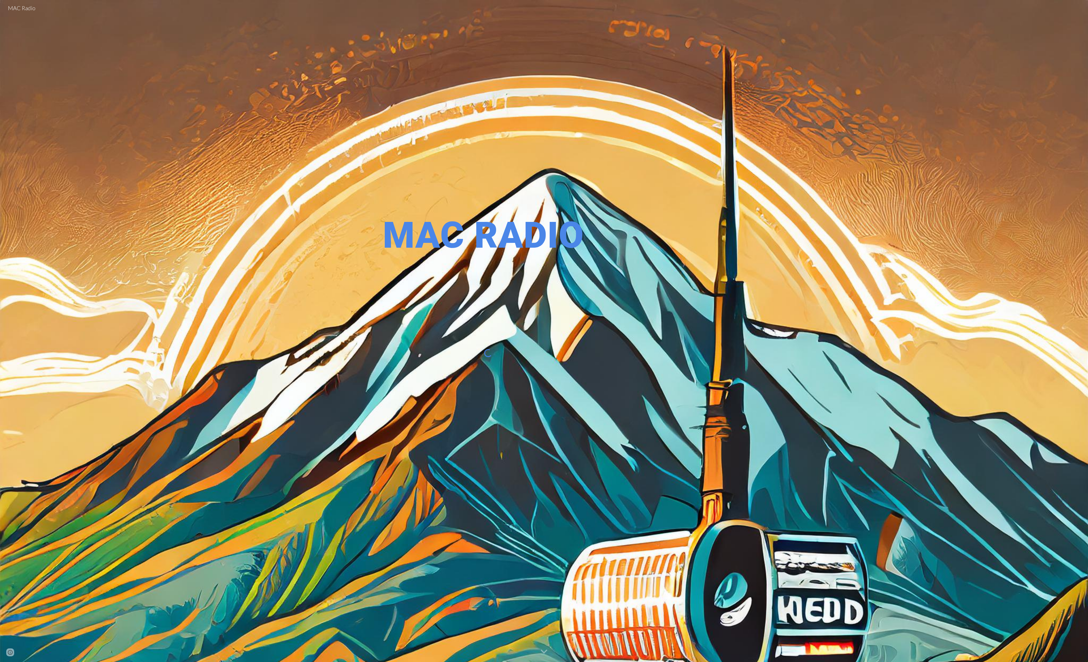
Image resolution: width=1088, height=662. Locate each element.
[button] (544, 652)
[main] (488, 235)
